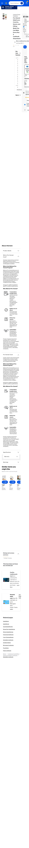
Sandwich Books (7, 642)
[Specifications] (18, 452)
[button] (16, 53)
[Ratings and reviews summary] (18, 553)
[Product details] (18, 251)
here (6, 284)
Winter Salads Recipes (8, 632)
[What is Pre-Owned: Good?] (18, 256)
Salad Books (6, 621)
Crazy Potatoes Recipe (8, 637)
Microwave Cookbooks (8, 645)
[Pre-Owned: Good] (18, 354)
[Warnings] (18, 462)
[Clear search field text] (19, 3)
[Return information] (24, 32)
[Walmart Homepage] (6, 3)
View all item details (21, 89)
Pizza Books (6, 648)
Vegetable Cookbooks (8, 640)
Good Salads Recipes (8, 626)
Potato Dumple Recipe (8, 634)
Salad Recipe (6, 624)
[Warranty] (17, 456)
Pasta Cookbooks (7, 650)
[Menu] (2, 3)
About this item (7, 246)
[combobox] (16, 3)
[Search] (21, 3)
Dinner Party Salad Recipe (9, 629)
